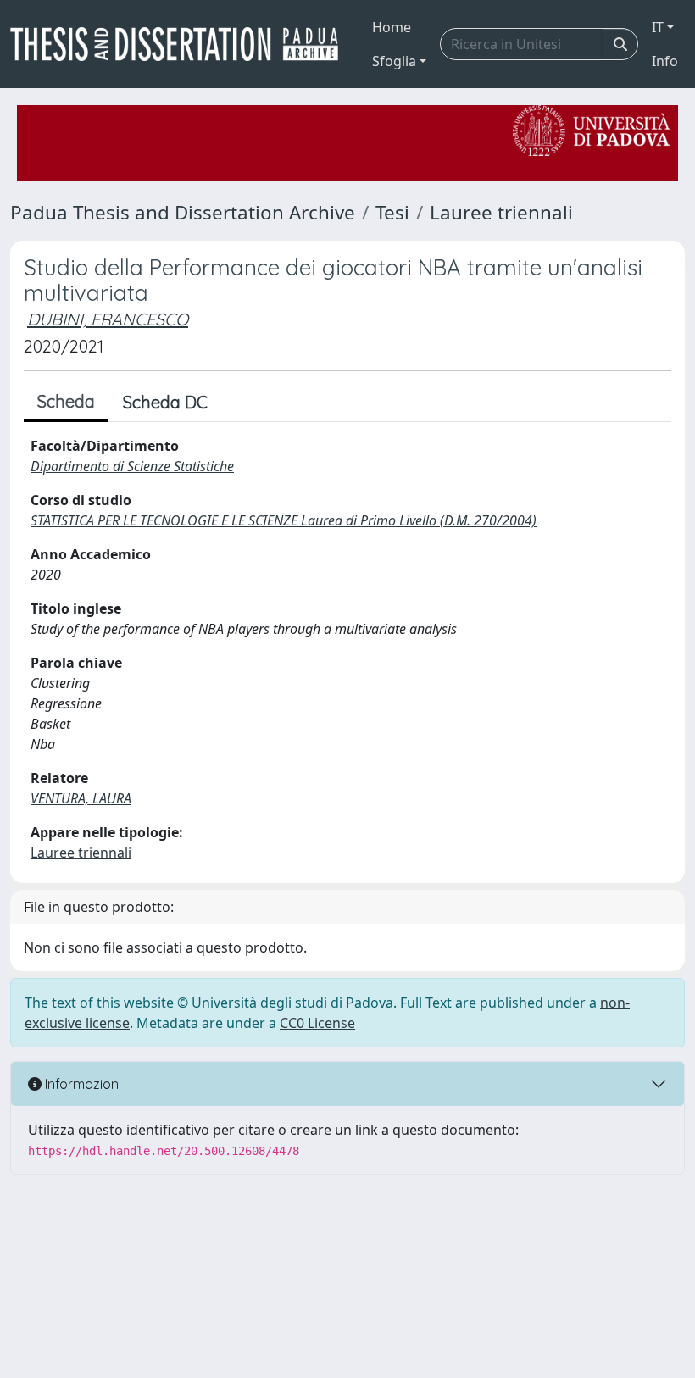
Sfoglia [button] (394, 61)
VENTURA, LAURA (81, 798)
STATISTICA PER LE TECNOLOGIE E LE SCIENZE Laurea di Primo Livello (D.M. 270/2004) (284, 520)
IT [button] (658, 27)
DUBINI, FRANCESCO (107, 319)
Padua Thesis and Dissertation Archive (182, 212)
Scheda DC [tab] (165, 402)
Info (665, 61)
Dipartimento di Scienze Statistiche (132, 466)
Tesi (392, 212)
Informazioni (81, 1083)
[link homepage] (181, 44)
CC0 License (317, 1023)
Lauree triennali (501, 212)
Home (391, 27)
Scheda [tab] (66, 401)
